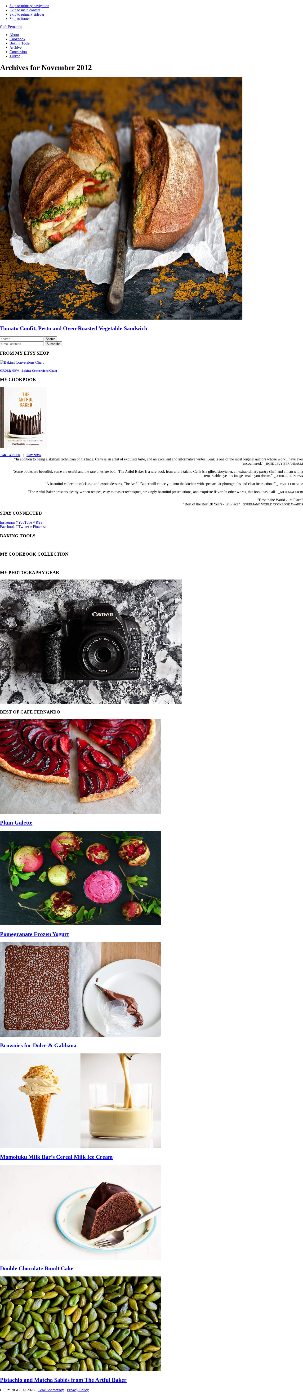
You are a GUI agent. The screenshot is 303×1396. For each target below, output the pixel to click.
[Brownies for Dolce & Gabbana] (80, 1035)
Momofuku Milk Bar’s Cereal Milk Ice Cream (56, 1157)
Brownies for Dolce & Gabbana (38, 1045)
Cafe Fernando (11, 27)
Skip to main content (24, 10)
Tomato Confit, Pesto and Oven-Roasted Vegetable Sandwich (73, 328)
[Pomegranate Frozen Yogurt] (80, 924)
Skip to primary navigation (29, 6)
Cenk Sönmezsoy (51, 1390)
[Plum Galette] (80, 813)
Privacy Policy (78, 1390)
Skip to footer (19, 19)
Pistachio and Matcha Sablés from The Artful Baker (63, 1380)
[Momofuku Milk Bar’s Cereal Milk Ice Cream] (80, 1147)
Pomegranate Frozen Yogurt (34, 934)
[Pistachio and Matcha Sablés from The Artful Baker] (80, 1370)
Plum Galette (16, 823)
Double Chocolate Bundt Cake (36, 1268)
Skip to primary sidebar (26, 14)
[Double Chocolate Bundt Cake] (80, 1258)
